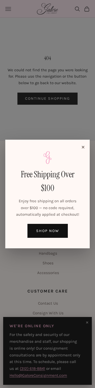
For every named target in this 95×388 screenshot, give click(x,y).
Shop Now (47, 231)
